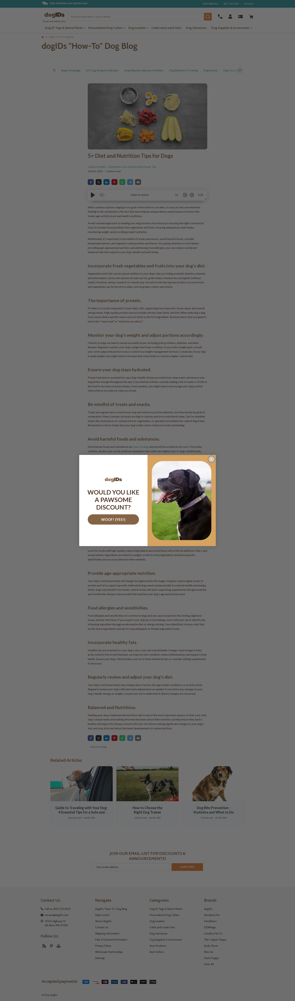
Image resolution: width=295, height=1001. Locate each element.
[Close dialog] (211, 459)
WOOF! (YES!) (113, 519)
